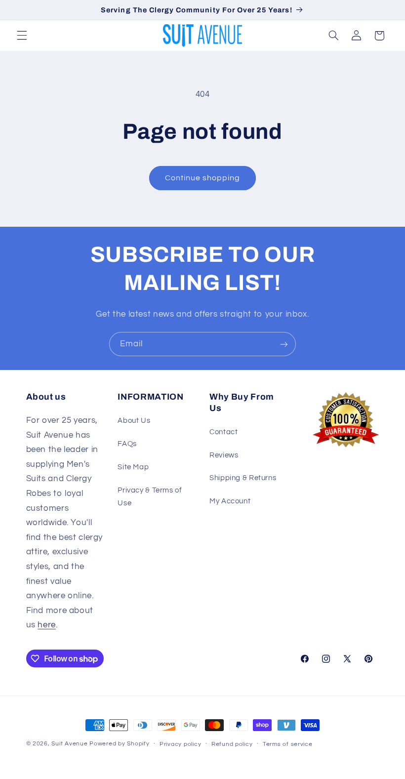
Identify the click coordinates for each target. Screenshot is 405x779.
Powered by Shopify (119, 743)
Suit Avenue (69, 743)
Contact (223, 432)
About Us (134, 420)
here (47, 624)
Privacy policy (180, 744)
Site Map (133, 467)
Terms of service (288, 744)
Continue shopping (203, 178)
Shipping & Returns (242, 478)
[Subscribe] (284, 344)
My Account (229, 501)
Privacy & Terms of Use (150, 497)
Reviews (223, 455)
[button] (21, 35)
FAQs (127, 444)
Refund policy (232, 744)
